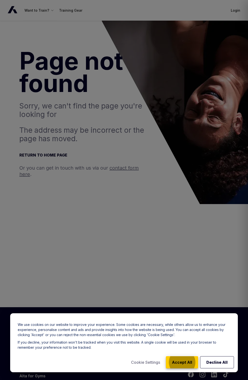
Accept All (182, 362)
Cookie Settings (145, 362)
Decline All (217, 362)
